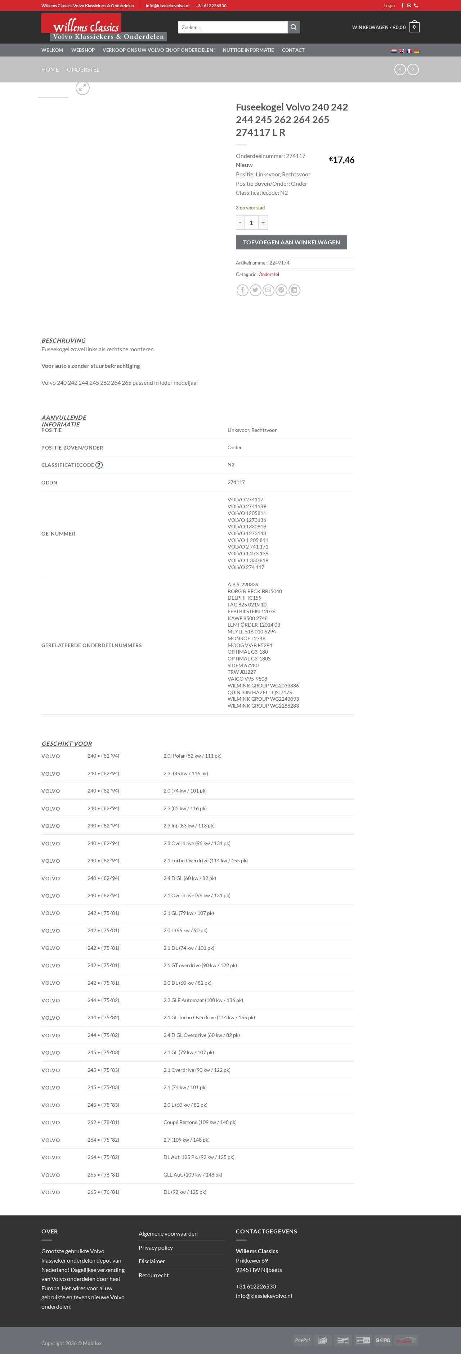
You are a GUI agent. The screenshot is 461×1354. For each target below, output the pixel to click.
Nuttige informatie (248, 50)
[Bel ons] (416, 5)
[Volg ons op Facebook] (402, 5)
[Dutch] (394, 50)
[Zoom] (83, 88)
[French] (409, 50)
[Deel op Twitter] (255, 290)
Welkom (52, 50)
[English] (401, 50)
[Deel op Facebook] (243, 290)
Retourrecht (154, 1275)
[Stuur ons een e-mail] (409, 5)
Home (50, 69)
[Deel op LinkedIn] (294, 290)
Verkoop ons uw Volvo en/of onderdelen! (159, 50)
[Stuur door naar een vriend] (268, 290)
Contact (293, 50)
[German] (417, 50)
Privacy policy (156, 1247)
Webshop (83, 50)
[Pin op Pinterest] (281, 290)
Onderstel (83, 69)
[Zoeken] (294, 27)
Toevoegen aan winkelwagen (291, 242)
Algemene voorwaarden (168, 1233)
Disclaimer (152, 1261)
